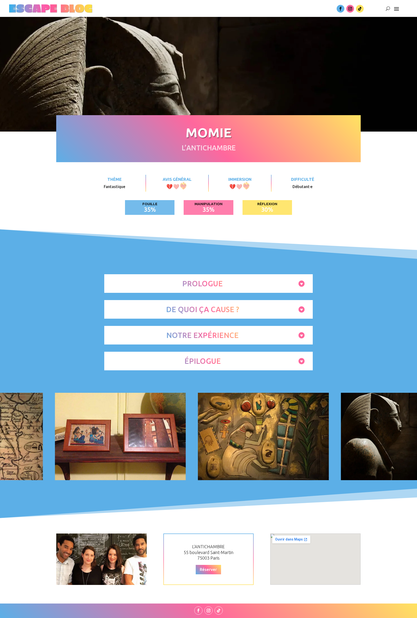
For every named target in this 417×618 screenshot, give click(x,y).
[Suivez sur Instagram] (350, 9)
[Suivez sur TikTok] (360, 9)
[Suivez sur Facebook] (340, 9)
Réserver (208, 569)
